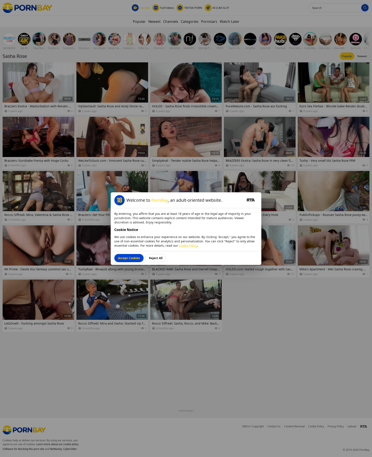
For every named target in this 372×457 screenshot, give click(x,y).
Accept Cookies (129, 258)
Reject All (156, 258)
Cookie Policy (188, 245)
